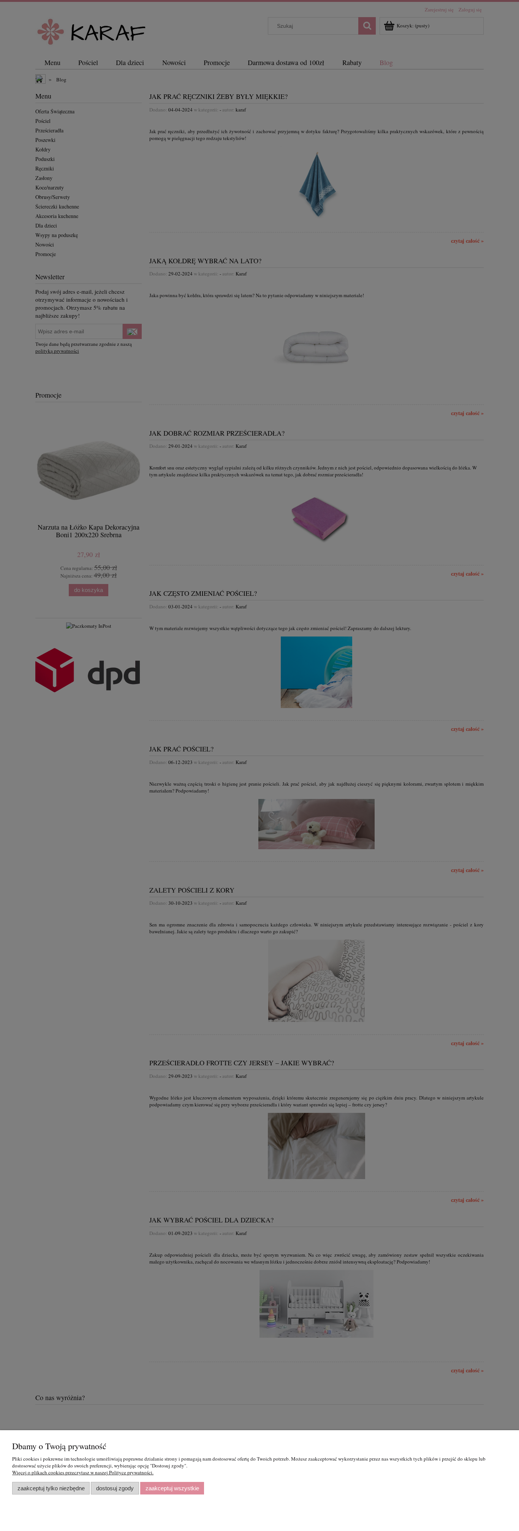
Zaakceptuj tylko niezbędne (51, 1488)
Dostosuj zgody (115, 1488)
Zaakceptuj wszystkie (172, 1488)
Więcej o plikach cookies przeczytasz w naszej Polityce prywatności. (82, 1472)
